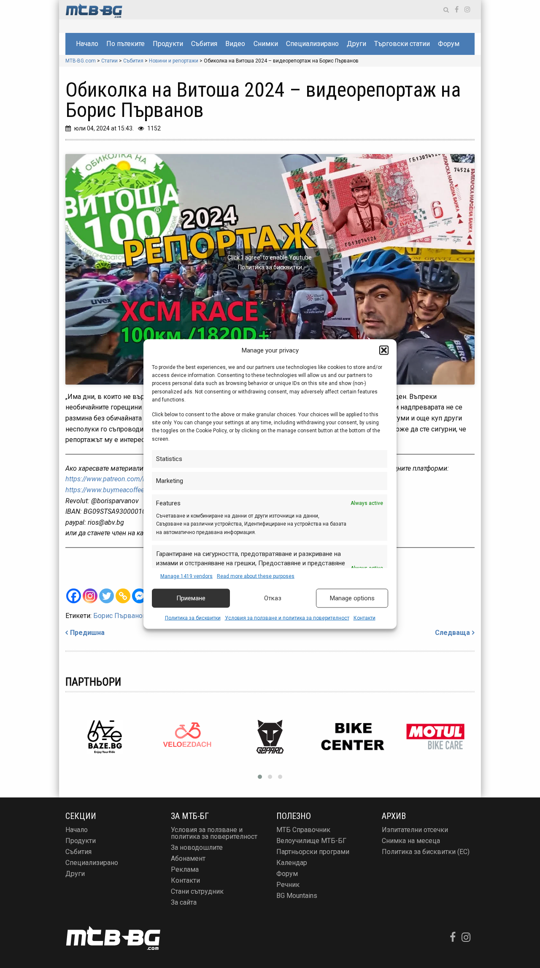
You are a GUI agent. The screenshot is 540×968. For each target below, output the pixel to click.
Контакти (364, 618)
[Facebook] (73, 595)
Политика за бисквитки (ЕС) (426, 852)
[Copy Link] (123, 595)
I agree (270, 281)
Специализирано (312, 44)
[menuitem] (87, 44)
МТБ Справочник (303, 830)
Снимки (266, 44)
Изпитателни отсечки (415, 830)
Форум (448, 44)
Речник (288, 885)
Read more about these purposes (255, 576)
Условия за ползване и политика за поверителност (287, 618)
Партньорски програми (312, 852)
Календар (291, 863)
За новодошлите (197, 847)
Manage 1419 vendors (186, 576)
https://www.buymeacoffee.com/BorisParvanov (134, 490)
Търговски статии (402, 44)
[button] (384, 350)
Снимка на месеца (411, 841)
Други (356, 44)
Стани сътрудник (197, 891)
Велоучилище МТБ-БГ (311, 841)
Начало (87, 44)
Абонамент (188, 858)
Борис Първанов (120, 616)
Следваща (452, 633)
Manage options (352, 598)
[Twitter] (106, 595)
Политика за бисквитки (193, 618)
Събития (204, 44)
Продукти (168, 44)
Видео (235, 44)
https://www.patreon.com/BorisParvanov (125, 479)
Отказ (272, 598)
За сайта (184, 902)
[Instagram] (90, 595)
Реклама (185, 869)
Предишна (87, 633)
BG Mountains (296, 896)
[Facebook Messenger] (139, 595)
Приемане (190, 598)
